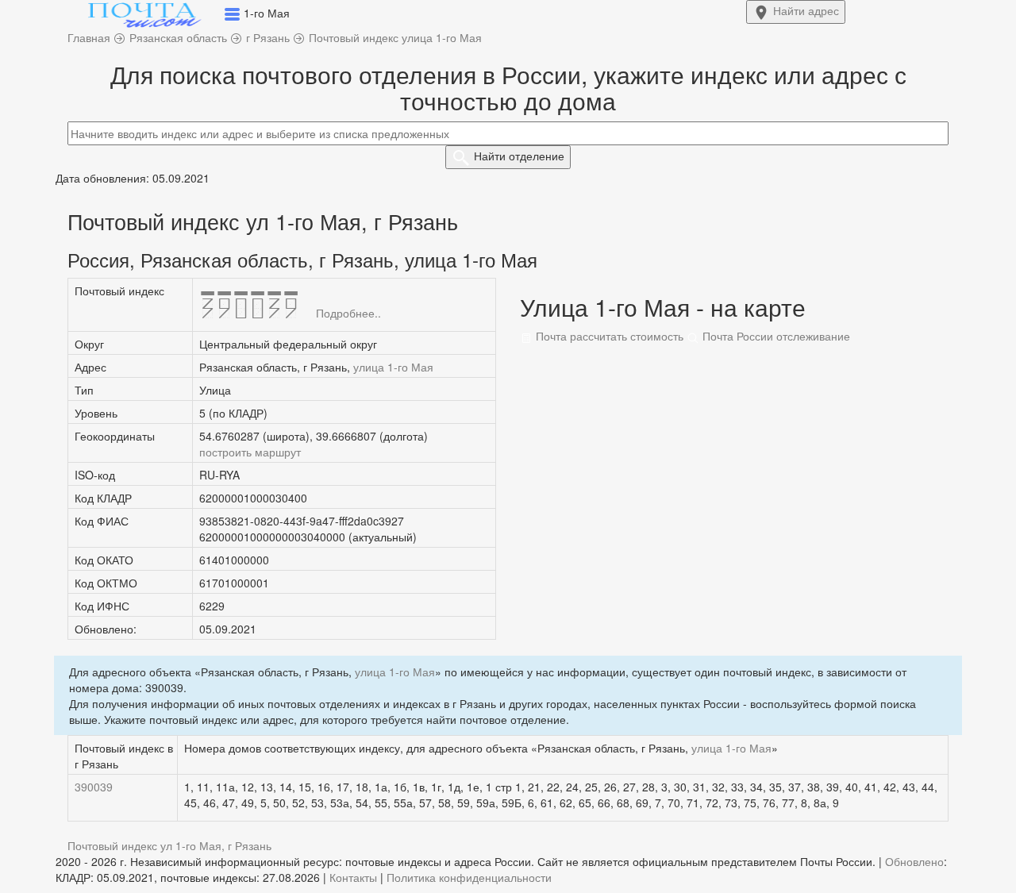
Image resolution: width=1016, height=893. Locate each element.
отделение (519, 156)
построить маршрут (250, 452)
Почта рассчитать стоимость (608, 336)
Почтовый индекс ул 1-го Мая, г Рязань (169, 845)
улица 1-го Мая (393, 367)
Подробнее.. (348, 313)
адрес (806, 10)
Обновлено (914, 861)
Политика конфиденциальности (469, 877)
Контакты (353, 877)
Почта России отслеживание (774, 336)
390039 (94, 787)
